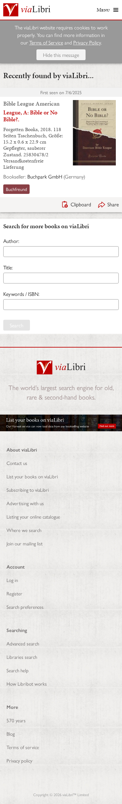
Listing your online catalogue (33, 516)
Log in (12, 579)
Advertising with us (25, 503)
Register (14, 593)
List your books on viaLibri (32, 476)
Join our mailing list (25, 543)
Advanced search (23, 643)
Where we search (24, 529)
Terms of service (23, 747)
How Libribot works (27, 683)
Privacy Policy (87, 42)
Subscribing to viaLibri (28, 489)
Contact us (17, 462)
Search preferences (25, 606)
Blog (11, 733)
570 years (16, 720)
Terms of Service (46, 42)
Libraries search (22, 656)
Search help (18, 670)
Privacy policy (19, 760)
